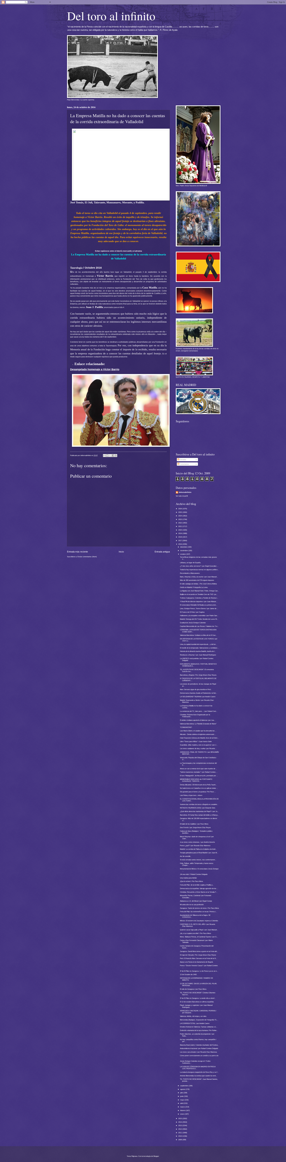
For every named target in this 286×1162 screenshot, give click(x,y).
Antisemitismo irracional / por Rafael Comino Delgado (199, 1048)
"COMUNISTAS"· (186, 727)
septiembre (184, 1086)
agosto (183, 1089)
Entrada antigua (162, 551)
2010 (180, 1136)
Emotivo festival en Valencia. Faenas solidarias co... (198, 1027)
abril (182, 1103)
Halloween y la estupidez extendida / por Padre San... (199, 615)
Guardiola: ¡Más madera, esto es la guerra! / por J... (198, 745)
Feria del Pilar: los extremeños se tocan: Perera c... (198, 911)
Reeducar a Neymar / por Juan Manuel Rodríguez (198, 655)
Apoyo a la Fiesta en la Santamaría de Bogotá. (196, 962)
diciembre (184, 547)
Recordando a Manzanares (190, 573)
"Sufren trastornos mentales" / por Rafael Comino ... (198, 772)
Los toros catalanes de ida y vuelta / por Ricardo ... (198, 748)
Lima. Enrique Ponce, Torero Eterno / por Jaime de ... (199, 608)
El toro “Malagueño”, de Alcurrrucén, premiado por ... (199, 776)
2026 (180, 509)
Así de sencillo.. (185, 856)
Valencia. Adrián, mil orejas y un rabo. (193, 1016)
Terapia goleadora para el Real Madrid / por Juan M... (199, 853)
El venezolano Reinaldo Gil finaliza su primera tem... (198, 605)
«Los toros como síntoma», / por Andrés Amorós (197, 842)
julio (181, 1093)
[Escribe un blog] (107, 455)
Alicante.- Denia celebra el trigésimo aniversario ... (198, 734)
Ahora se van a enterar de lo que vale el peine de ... (198, 768)
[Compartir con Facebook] (112, 455)
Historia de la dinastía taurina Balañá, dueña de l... (198, 651)
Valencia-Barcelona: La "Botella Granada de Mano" (198, 724)
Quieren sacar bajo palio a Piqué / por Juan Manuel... (199, 930)
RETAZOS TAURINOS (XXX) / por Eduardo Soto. (198, 808)
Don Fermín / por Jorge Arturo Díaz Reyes (195, 827)
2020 (180, 530)
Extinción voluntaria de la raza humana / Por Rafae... (199, 1030)
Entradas (182, 459)
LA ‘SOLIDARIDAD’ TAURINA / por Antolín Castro (197, 696)
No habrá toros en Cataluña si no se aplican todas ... (199, 788)
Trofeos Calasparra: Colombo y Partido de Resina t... (199, 598)
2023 (180, 519)
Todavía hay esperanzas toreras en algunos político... (199, 569)
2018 (180, 537)
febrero (183, 1110)
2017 (180, 540)
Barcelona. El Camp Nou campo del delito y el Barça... (199, 815)
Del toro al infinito (111, 16)
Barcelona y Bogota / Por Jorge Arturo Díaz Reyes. (198, 675)
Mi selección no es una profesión (192, 904)
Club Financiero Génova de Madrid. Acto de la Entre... (199, 738)
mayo (182, 1100)
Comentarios (184, 464)
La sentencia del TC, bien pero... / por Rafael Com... (198, 711)
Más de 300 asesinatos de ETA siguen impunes (197, 580)
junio (182, 1096)
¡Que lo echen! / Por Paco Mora (191, 881)
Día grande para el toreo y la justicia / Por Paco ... (198, 792)
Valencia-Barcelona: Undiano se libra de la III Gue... (198, 635)
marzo (182, 1107)
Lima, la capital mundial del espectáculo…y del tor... (198, 644)
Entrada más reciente (77, 551)
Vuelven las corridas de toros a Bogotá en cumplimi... (199, 804)
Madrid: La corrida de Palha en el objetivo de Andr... (198, 849)
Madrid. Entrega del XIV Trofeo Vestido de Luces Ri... (199, 619)
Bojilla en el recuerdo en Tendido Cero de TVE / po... (198, 594)
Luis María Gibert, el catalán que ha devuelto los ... (198, 731)
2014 (180, 1122)
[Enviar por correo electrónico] (104, 455)
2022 (180, 523)
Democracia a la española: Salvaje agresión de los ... (199, 888)
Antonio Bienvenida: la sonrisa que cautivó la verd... (198, 1076)
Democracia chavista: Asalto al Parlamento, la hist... (198, 693)
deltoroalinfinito (185, 492)
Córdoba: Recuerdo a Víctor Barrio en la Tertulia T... (198, 892)
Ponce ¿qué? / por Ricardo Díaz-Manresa (195, 845)
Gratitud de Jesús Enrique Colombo (193, 623)
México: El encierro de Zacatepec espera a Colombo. (199, 921)
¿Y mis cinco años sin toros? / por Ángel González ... (199, 566)
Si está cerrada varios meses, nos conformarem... (198, 860)
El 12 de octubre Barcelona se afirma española (197, 1002)
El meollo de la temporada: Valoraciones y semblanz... (199, 648)
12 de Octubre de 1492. (188, 974)
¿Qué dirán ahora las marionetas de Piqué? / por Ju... (199, 811)
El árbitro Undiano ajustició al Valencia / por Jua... (197, 720)
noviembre (184, 550)
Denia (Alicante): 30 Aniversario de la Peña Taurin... (198, 785)
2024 (180, 516)
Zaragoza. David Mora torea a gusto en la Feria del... (199, 951)
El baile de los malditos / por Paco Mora (194, 824)
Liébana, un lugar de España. (190, 562)
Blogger (156, 1156)
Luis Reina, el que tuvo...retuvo (191, 795)
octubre (183, 554)
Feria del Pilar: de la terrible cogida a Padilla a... (197, 885)
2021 (180, 526)
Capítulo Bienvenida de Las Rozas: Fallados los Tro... (199, 626)
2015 (180, 1118)
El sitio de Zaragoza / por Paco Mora (193, 989)
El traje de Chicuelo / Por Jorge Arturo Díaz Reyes (198, 955)
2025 (180, 512)
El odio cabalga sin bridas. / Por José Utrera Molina (198, 584)
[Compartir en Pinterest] (115, 455)
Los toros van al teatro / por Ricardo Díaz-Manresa (198, 1052)
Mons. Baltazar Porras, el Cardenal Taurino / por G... (199, 937)
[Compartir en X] (110, 455)
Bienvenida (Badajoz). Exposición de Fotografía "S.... (199, 1020)
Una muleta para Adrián (188, 878)
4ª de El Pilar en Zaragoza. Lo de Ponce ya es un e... (199, 971)
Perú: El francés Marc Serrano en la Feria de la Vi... (198, 958)
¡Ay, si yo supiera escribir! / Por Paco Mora (195, 933)
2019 (180, 533)
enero (182, 1114)
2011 (180, 1133)
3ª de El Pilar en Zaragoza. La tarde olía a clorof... (198, 998)
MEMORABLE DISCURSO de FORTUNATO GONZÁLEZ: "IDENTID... (196, 780)
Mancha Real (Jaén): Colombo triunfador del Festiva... (199, 1045)
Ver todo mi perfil (182, 496)
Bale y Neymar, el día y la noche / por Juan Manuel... (199, 577)
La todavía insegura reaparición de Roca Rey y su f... (199, 1072)
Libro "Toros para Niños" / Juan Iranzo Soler (196, 741)
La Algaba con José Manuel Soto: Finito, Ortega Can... (199, 591)
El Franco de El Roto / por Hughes (192, 612)
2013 (180, 1125)
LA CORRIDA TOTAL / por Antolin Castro (194, 1023)
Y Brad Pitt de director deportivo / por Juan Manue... (198, 601)
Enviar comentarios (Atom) (87, 557)
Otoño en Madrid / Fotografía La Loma (193, 587)
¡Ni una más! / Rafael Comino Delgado (193, 874)
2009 (180, 1140)
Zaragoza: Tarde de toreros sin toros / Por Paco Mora (199, 908)
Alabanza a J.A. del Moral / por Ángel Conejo (196, 901)
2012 (180, 1129)
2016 (180, 544)
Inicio (121, 551)
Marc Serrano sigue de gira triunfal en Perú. (195, 689)
